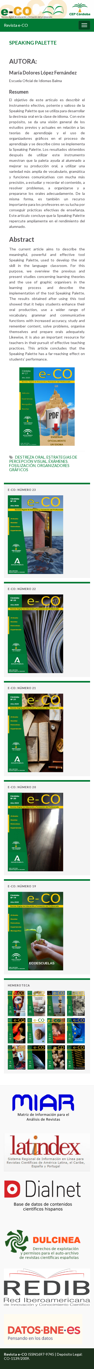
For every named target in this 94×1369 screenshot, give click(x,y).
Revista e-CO (16, 25)
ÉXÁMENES (58, 461)
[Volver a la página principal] (47, 9)
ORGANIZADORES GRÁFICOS (39, 467)
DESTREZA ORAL (30, 457)
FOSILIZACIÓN (22, 465)
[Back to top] (82, 1357)
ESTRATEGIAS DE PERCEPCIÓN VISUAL (43, 459)
